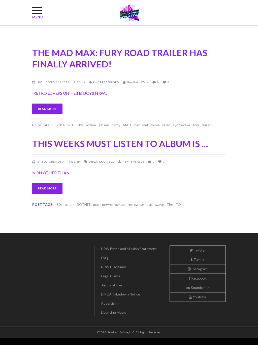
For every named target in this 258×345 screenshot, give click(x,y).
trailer (206, 125)
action (91, 125)
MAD (127, 125)
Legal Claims (110, 276)
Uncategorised (106, 82)
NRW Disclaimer (113, 267)
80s (81, 125)
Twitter (199, 250)
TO (178, 204)
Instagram (199, 269)
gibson (104, 125)
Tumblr (199, 259)
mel (145, 125)
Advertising (110, 303)
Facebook (199, 278)
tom (196, 125)
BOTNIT (84, 204)
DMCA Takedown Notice (120, 294)
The (170, 204)
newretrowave (113, 204)
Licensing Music (113, 312)
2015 (71, 125)
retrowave (136, 204)
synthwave (181, 125)
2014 (61, 125)
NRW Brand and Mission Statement (129, 249)
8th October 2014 (52, 161)
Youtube (199, 297)
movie (155, 125)
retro (166, 125)
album (69, 204)
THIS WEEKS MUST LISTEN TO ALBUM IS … (120, 143)
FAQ (104, 258)
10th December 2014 (54, 82)
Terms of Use (111, 285)
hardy (116, 125)
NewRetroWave (138, 82)
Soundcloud (200, 287)
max (137, 125)
